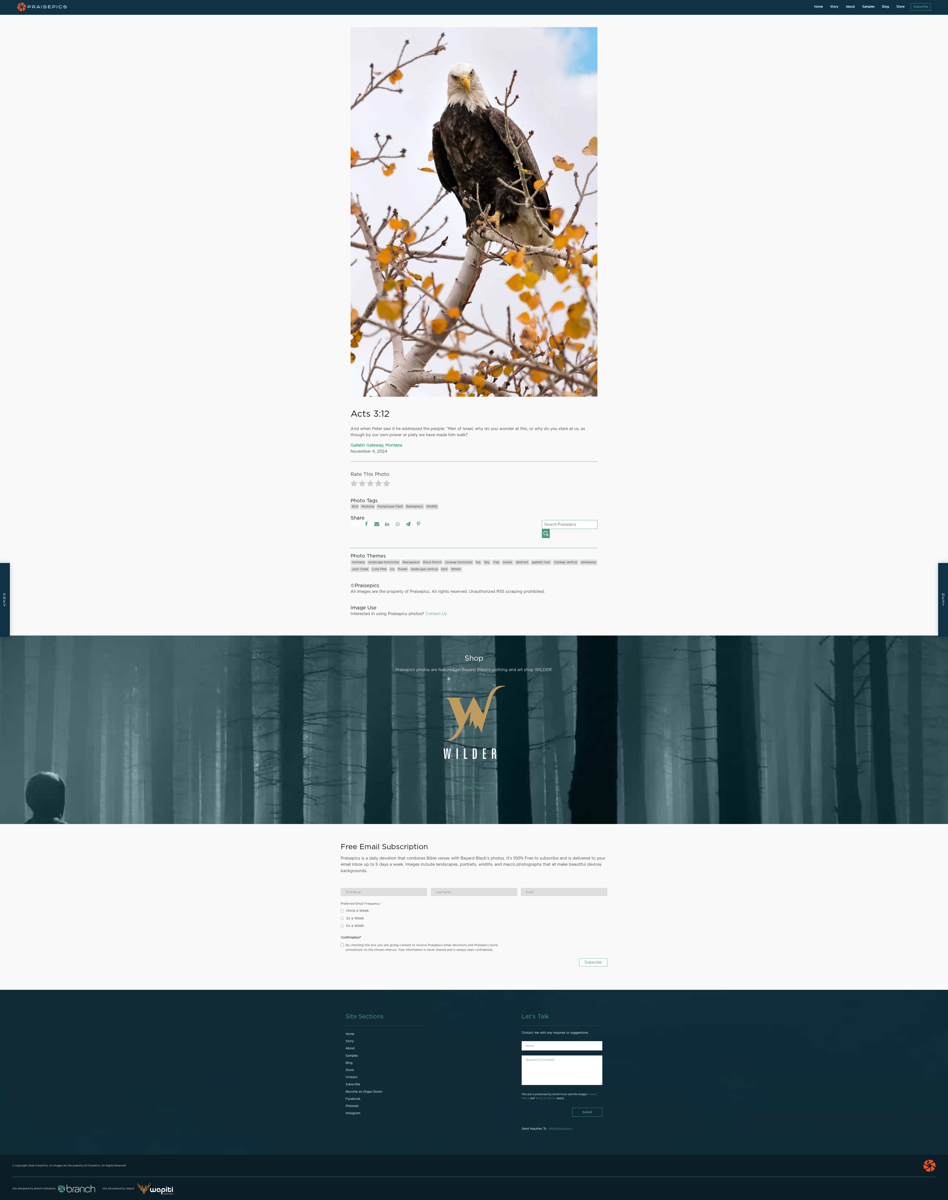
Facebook (353, 1098)
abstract (522, 562)
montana (367, 506)
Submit (587, 1112)
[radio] (354, 484)
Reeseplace (414, 506)
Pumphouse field (390, 506)
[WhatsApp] (398, 524)
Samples (868, 6)
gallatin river (541, 562)
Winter (456, 569)
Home (818, 6)
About (850, 6)
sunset (507, 562)
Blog (885, 6)
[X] (356, 524)
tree (496, 562)
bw (478, 562)
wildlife (431, 506)
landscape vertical (424, 569)
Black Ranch (432, 562)
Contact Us (436, 614)
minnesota (588, 562)
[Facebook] (366, 524)
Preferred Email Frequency (360, 903)
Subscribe (920, 6)
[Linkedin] (387, 524)
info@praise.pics (561, 1128)
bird (355, 506)
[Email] (377, 524)
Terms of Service (545, 1098)
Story (834, 6)
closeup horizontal (458, 562)
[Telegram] (408, 524)
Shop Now (474, 788)
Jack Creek (360, 569)
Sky (487, 562)
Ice (392, 569)
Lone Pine (379, 569)
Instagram (353, 1113)
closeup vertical (565, 562)
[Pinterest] (418, 524)
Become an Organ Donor (364, 1091)
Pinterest (352, 1106)
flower (402, 569)
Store (900, 6)
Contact (351, 1077)
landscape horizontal (383, 562)
